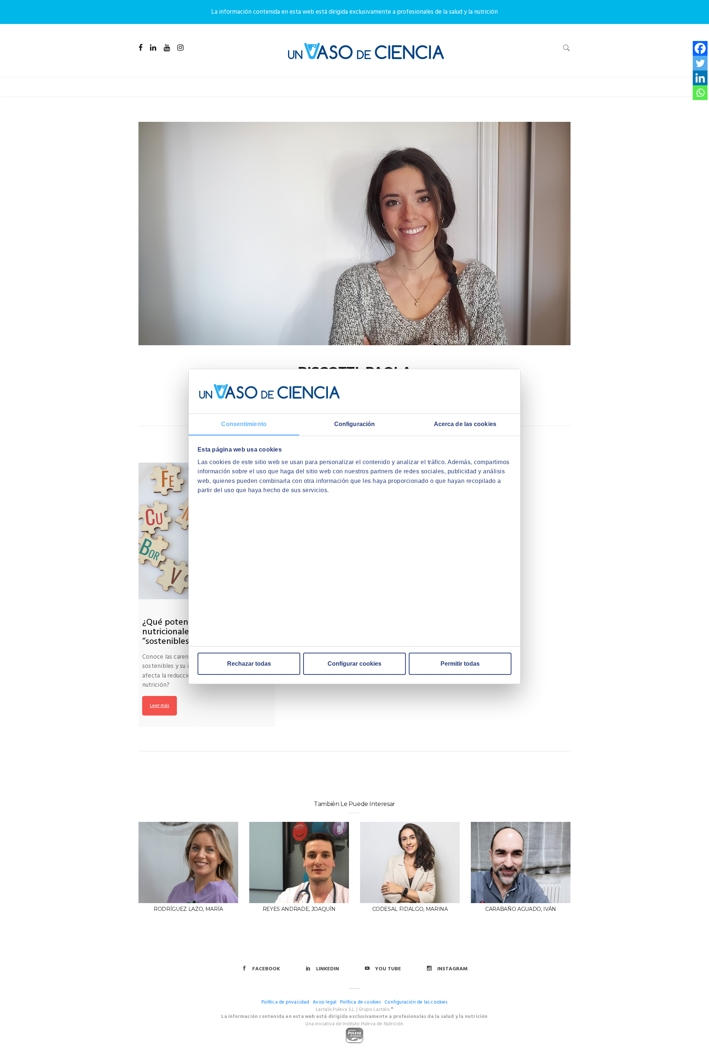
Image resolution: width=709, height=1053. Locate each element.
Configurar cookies (354, 664)
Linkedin (327, 969)
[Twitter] (700, 63)
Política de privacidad (285, 1002)
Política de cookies (360, 1002)
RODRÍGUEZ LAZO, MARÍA (188, 909)
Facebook (266, 969)
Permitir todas (460, 664)
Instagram (452, 969)
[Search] (566, 47)
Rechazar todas (249, 664)
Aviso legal (324, 1002)
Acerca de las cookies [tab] (465, 424)
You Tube (388, 969)
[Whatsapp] (700, 92)
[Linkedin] (700, 78)
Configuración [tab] (354, 424)
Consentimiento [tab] (243, 424)
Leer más (159, 706)
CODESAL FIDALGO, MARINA (410, 909)
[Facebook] (700, 48)
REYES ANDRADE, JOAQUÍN (299, 909)
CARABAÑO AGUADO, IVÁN (520, 909)
